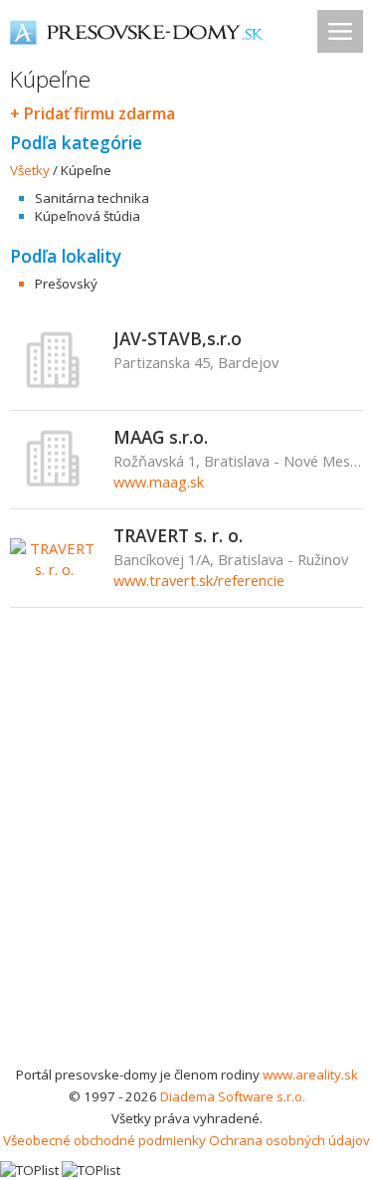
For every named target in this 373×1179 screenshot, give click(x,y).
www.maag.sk (158, 481)
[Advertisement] (186, 867)
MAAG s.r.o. (160, 437)
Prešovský (66, 284)
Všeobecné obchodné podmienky (104, 1140)
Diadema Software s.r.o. (232, 1096)
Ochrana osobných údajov (289, 1140)
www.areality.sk (310, 1074)
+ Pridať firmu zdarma (92, 113)
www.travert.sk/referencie (198, 580)
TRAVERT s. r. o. (178, 535)
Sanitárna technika (92, 198)
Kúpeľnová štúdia (87, 216)
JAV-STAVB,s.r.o (177, 338)
